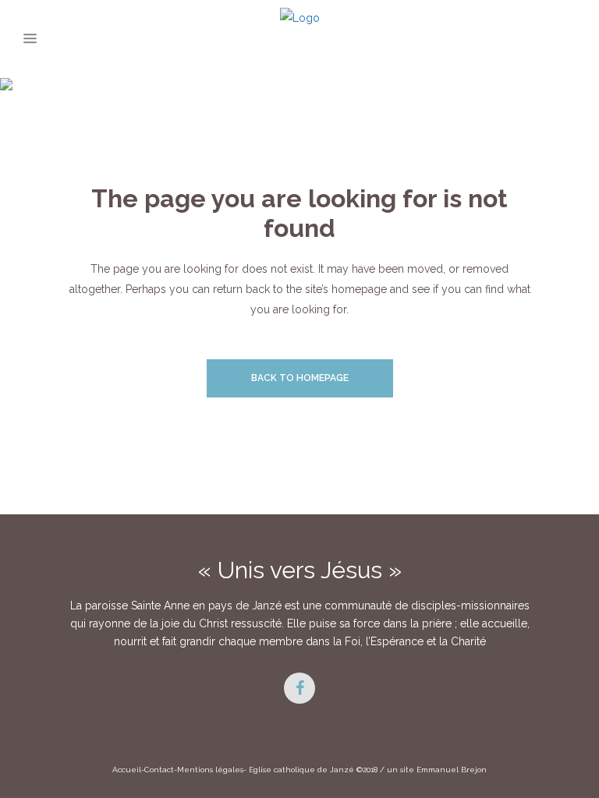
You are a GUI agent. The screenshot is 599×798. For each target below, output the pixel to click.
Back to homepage (300, 378)
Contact (159, 769)
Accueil (126, 769)
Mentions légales (210, 769)
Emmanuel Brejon (451, 769)
